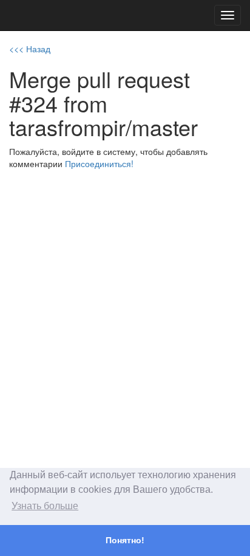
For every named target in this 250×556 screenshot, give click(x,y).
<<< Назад (29, 49)
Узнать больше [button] (45, 506)
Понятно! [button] (125, 540)
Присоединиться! (99, 163)
